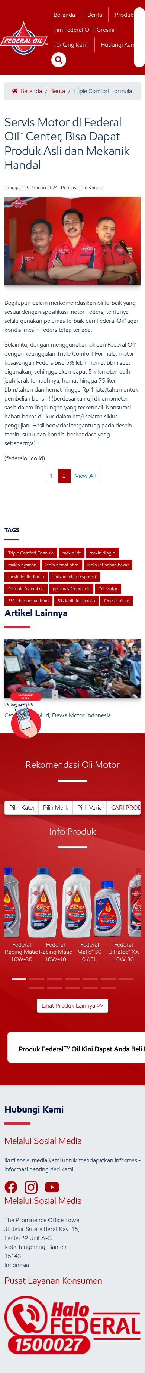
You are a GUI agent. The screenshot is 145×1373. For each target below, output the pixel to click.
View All (85, 475)
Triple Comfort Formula (31, 553)
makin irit (71, 553)
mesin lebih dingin (26, 576)
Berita (94, 14)
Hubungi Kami (119, 44)
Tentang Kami (71, 44)
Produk (124, 14)
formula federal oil (26, 588)
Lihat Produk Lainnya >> (72, 1005)
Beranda (64, 14)
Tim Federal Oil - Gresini (84, 29)
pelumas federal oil (71, 588)
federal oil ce (116, 600)
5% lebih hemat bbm (28, 600)
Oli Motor (108, 588)
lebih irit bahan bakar (108, 565)
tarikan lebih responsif (74, 576)
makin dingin (102, 553)
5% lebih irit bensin (76, 600)
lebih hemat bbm (61, 565)
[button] (10, 928)
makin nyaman (22, 565)
